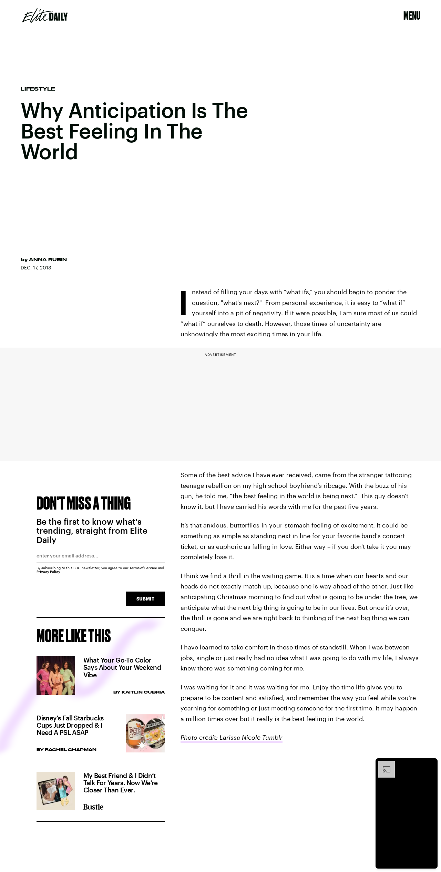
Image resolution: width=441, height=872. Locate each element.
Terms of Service (143, 568)
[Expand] (383, 764)
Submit (145, 598)
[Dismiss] (429, 764)
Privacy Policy (48, 572)
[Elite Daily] (45, 15)
